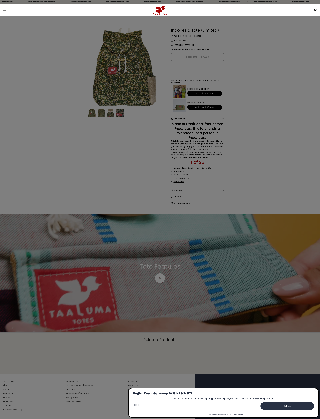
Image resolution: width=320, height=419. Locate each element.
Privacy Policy (229, 414)
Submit (287, 406)
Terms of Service (237, 414)
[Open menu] (7, 10)
